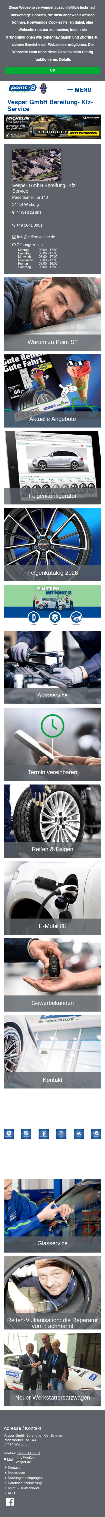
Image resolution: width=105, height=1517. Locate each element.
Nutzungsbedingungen (25, 1478)
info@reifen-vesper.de (36, 237)
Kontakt (14, 1467)
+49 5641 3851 (29, 225)
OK (52, 70)
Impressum (16, 1473)
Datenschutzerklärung (25, 1483)
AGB (11, 1493)
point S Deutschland (23, 1488)
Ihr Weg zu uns (28, 212)
